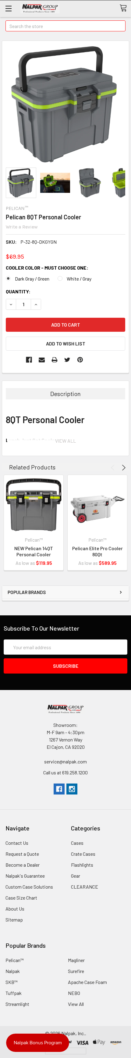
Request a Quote (22, 854)
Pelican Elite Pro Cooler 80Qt (97, 551)
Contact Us (16, 843)
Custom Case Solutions (29, 887)
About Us (14, 908)
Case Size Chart (21, 898)
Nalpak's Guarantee (25, 876)
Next (122, 467)
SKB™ (11, 982)
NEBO (74, 993)
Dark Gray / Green (32, 278)
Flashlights (82, 865)
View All (76, 1004)
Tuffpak (13, 993)
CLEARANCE (84, 887)
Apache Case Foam (87, 982)
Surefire (76, 971)
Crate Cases (83, 854)
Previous (113, 467)
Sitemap (14, 919)
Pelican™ (14, 960)
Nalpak (12, 971)
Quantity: (18, 291)
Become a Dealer (22, 865)
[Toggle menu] (8, 8)
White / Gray (79, 278)
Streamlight (17, 1004)
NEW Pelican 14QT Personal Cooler (33, 551)
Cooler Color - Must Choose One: (47, 268)
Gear (75, 876)
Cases (77, 843)
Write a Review (22, 227)
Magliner (76, 960)
